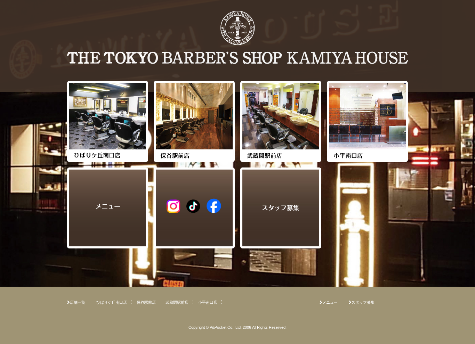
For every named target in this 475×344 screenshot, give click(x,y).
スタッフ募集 (363, 302)
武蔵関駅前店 (177, 302)
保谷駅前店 (146, 302)
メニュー (330, 302)
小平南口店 (207, 302)
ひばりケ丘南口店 (111, 302)
